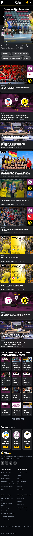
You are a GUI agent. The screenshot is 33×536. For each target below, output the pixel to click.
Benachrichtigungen (22, 507)
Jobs (2, 489)
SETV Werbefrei (5, 475)
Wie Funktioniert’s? (6, 473)
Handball (19, 478)
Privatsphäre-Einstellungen (15, 526)
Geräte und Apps (5, 508)
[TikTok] (10, 463)
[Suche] (24, 2)
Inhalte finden (4, 510)
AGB (2, 530)
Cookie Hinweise (27, 526)
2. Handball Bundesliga (5, 442)
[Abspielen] (6, 42)
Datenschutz (4, 526)
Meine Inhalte (20, 498)
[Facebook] (15, 463)
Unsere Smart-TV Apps (7, 486)
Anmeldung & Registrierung (24, 510)
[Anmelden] (27, 2)
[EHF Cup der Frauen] (27, 435)
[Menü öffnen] (30, 2)
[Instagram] (2, 463)
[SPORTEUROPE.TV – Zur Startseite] (2, 2)
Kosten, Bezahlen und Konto (6, 504)
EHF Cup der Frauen (27, 442)
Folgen (6, 446)
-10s (25, 28)
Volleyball (19, 486)
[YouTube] (6, 463)
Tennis (19, 475)
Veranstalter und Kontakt (7, 516)
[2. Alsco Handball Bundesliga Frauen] (16, 435)
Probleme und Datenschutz (8, 513)
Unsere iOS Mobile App (7, 481)
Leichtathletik (21, 484)
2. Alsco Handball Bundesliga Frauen (16, 442)
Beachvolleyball (21, 481)
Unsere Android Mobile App (8, 484)
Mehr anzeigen (17, 419)
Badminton (20, 489)
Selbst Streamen (5, 478)
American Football (22, 473)
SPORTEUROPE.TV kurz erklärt (7, 499)
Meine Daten (20, 504)
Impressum (7, 530)
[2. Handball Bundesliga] (5, 435)
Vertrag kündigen (5, 519)
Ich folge (19, 501)
